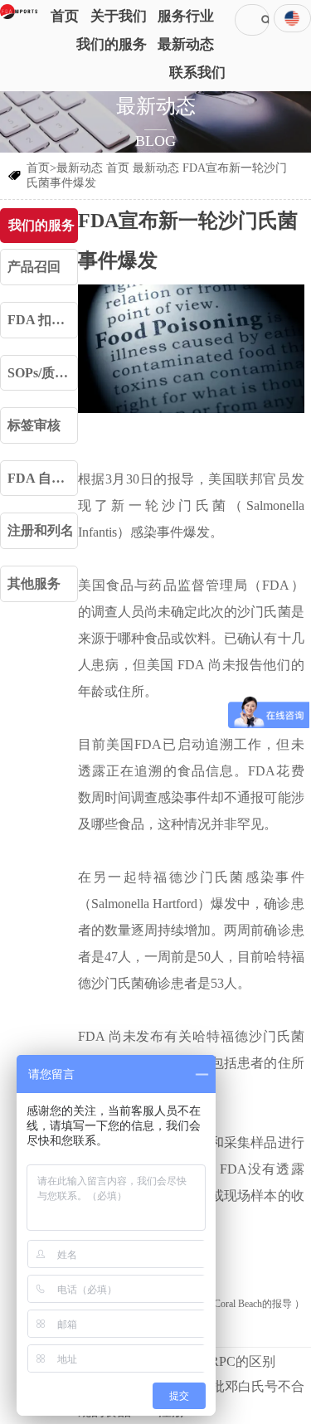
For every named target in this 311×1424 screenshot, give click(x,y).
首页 (117, 168)
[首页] (18, 11)
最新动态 (156, 168)
